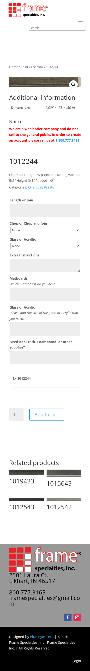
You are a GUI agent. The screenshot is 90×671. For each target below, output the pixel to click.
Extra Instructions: (25, 255)
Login (76, 661)
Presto (49, 187)
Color (24, 67)
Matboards (19, 278)
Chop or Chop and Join (28, 223)
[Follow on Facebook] (68, 617)
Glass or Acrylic (22, 307)
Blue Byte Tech (42, 636)
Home (13, 67)
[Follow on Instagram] (77, 617)
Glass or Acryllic (23, 239)
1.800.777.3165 (67, 140)
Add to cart (47, 414)
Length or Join (21, 200)
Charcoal (37, 67)
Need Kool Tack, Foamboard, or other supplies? (41, 344)
